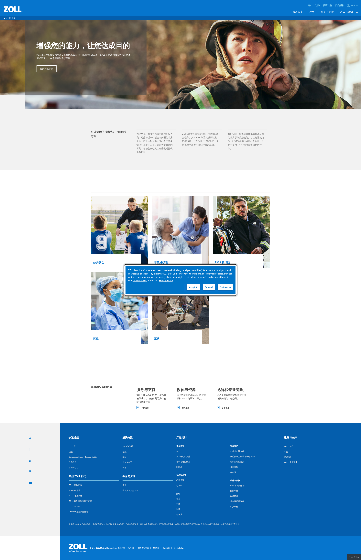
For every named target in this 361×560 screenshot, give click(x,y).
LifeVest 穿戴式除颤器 (78, 511)
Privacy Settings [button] (354, 557)
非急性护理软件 (237, 501)
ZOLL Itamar (74, 506)
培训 (124, 485)
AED (178, 451)
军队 (124, 457)
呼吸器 (179, 467)
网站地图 (131, 548)
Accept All (193, 287)
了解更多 (145, 407)
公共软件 (234, 506)
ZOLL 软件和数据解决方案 (80, 501)
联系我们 (73, 462)
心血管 (179, 485)
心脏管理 (180, 480)
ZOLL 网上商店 (290, 462)
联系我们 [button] (327, 5)
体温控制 (234, 467)
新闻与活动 (74, 467)
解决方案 (298, 12)
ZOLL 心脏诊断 (75, 495)
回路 (178, 509)
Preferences (225, 287)
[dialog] (180, 280)
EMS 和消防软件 (237, 485)
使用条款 (155, 548)
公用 (124, 467)
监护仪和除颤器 (183, 461)
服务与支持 (327, 12)
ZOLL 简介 (73, 446)
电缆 (178, 503)
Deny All (209, 287)
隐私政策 (166, 548)
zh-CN (354, 5)
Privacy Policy (166, 280)
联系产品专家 (46, 68)
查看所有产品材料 (130, 490)
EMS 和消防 (128, 446)
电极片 (179, 514)
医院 (124, 451)
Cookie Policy (178, 548)
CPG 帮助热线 (143, 548)
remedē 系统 (74, 490)
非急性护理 (127, 462)
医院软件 (234, 490)
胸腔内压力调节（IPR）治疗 (242, 456)
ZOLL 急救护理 (75, 485)
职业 (317, 5)
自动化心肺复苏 (183, 456)
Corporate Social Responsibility (83, 457)
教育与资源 (346, 12)
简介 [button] (310, 5)
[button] (352, 6)
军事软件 (234, 496)
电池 (178, 498)
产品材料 (339, 5)
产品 (311, 12)
